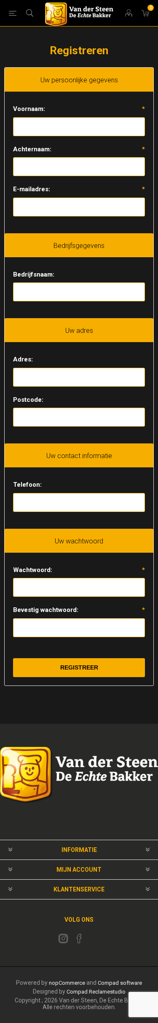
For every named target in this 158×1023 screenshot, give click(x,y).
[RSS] (95, 936)
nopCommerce (67, 983)
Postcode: (28, 399)
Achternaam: (32, 149)
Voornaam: (29, 109)
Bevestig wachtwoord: (45, 610)
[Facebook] (79, 938)
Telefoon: (27, 484)
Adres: (23, 359)
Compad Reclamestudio (96, 992)
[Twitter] (63, 938)
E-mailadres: (31, 189)
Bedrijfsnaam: (33, 274)
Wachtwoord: (32, 570)
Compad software (120, 983)
